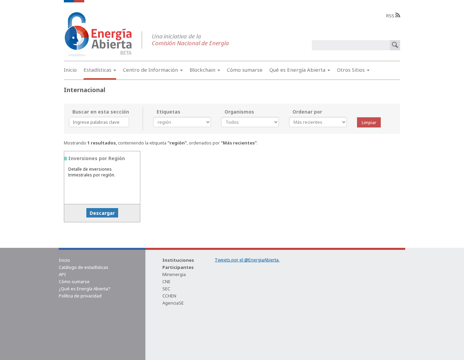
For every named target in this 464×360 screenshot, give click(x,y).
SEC (166, 289)
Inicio (70, 69)
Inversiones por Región (96, 158)
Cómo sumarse (245, 69)
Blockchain (203, 69)
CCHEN (169, 296)
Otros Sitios (351, 69)
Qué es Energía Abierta (298, 69)
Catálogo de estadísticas (83, 267)
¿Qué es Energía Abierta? (84, 289)
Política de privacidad (80, 296)
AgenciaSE (173, 303)
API (62, 274)
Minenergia (174, 274)
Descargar (102, 213)
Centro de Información (151, 69)
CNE (166, 281)
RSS (390, 16)
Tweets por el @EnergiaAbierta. (247, 260)
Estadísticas (98, 69)
